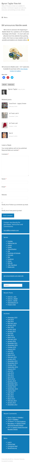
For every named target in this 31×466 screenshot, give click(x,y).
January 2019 (12, 325)
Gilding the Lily (12, 243)
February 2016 (12, 339)
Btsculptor (11, 423)
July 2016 (10, 333)
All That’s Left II (14, 113)
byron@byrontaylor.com (11, 230)
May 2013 (11, 395)
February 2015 (12, 357)
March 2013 (11, 399)
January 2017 (12, 331)
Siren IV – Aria (12, 297)
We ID (11, 133)
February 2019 (12, 323)
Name (4, 179)
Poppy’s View (12, 305)
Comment (5, 154)
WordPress (11, 459)
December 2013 (12, 383)
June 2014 (11, 373)
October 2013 (12, 387)
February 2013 (12, 401)
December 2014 (12, 361)
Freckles (10, 241)
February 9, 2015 (13, 106)
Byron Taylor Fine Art (11, 3)
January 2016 (12, 341)
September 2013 (13, 389)
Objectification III (13, 303)
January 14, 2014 (13, 136)
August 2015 (11, 349)
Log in (9, 442)
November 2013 (13, 385)
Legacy (10, 245)
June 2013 (11, 393)
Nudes (10, 247)
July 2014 (10, 371)
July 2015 (10, 351)
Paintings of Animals (14, 253)
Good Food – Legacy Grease (17, 103)
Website (4, 195)
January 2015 (12, 359)
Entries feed (11, 444)
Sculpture (11, 259)
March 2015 (11, 355)
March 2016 (11, 337)
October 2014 (12, 365)
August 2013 (11, 391)
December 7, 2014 (13, 116)
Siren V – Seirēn (12, 301)
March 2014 (11, 379)
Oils (9, 251)
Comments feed (12, 446)
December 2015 (12, 343)
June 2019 (11, 319)
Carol (9, 419)
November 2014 (13, 363)
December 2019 (12, 317)
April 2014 (11, 377)
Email (4, 187)
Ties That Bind (12, 265)
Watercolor (11, 84)
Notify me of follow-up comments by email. (15, 205)
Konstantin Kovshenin (7, 461)
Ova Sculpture (21, 421)
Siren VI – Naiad (12, 299)
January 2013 (12, 403)
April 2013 (11, 397)
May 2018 (11, 327)
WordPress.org (12, 448)
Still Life (4, 84)
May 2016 (11, 335)
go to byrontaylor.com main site (13, 276)
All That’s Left (13, 123)
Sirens (9, 261)
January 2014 (12, 381)
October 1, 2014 (13, 126)
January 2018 (12, 329)
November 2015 (13, 345)
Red (9, 257)
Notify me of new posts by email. (12, 210)
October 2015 (12, 347)
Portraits (10, 255)
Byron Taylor (12, 89)
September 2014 (13, 367)
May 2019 (11, 321)
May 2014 (11, 375)
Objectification (12, 249)
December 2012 (12, 405)
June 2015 (11, 353)
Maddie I (20, 417)
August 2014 (11, 369)
